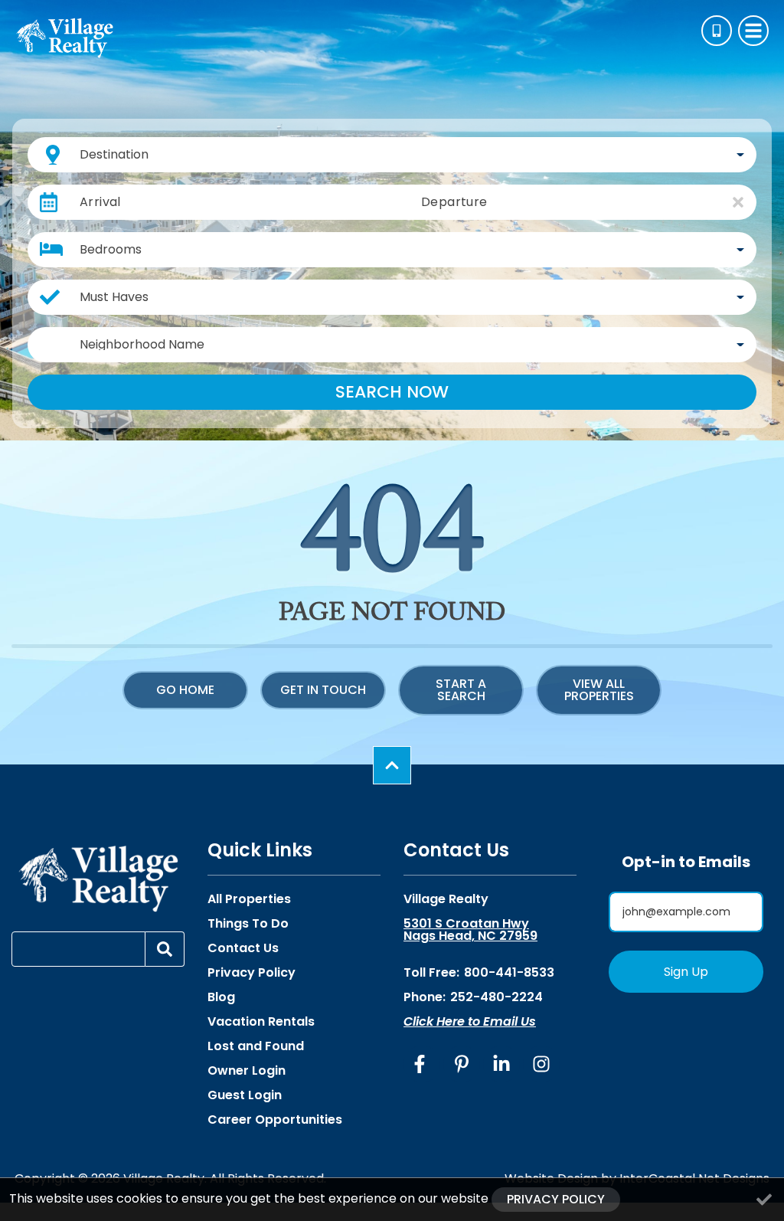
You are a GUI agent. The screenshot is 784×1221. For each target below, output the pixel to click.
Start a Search (461, 690)
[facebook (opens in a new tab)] (421, 1064)
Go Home (185, 690)
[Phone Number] (716, 30)
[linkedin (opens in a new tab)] (501, 1064)
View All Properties (599, 690)
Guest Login (244, 1095)
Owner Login (246, 1071)
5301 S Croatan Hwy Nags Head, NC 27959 (470, 930)
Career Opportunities (274, 1120)
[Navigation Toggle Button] (753, 30)
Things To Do (248, 924)
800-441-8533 (509, 972)
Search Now (392, 392)
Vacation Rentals (261, 1022)
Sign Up (686, 971)
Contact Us (243, 948)
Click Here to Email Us (469, 1021)
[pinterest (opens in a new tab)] (461, 1064)
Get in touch (323, 690)
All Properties (249, 899)
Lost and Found (255, 1046)
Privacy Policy (251, 973)
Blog (221, 997)
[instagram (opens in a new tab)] (541, 1064)
